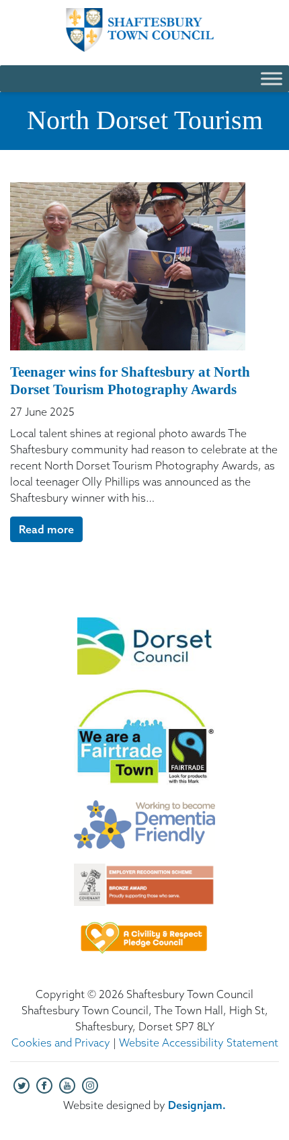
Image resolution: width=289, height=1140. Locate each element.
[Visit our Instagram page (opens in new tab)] (90, 1084)
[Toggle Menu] (271, 78)
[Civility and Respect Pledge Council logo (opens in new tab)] (144, 944)
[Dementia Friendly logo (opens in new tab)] (144, 832)
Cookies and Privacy (60, 1042)
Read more (46, 529)
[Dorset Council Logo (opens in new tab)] (144, 652)
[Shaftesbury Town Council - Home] (144, 30)
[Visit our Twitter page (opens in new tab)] (21, 1084)
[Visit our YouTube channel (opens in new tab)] (67, 1084)
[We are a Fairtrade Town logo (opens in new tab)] (144, 744)
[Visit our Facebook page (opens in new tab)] (44, 1084)
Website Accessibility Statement (198, 1042)
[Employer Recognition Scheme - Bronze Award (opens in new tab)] (144, 891)
